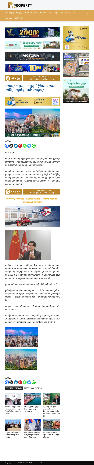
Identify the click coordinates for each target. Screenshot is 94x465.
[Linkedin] (16, 146)
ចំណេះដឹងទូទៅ (54, 12)
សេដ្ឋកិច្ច (19, 12)
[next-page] (9, 441)
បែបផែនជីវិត (65, 12)
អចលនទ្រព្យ (10, 12)
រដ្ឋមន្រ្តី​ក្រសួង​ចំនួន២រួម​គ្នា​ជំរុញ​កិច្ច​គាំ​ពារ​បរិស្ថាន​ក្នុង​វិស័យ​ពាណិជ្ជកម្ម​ (13, 435)
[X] (11, 146)
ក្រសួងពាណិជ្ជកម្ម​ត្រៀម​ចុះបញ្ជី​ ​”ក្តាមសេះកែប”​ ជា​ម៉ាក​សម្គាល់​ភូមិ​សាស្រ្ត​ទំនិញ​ (51, 435)
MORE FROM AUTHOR (33, 388)
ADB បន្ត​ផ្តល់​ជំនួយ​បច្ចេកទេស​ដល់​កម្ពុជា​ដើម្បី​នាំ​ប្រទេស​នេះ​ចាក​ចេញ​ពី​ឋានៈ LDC (32, 435)
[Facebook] (7, 146)
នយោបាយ (9, 18)
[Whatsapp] (25, 146)
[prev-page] (6, 441)
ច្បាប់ (73, 12)
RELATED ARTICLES (14, 388)
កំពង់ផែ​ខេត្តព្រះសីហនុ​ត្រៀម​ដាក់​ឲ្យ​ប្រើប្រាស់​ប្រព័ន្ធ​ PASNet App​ (31, 409)
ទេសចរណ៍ (43, 12)
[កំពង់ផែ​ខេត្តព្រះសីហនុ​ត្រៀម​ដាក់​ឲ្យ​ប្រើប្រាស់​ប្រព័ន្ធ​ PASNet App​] (32, 399)
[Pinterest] (20, 146)
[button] (86, 13)
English (19, 18)
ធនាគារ (26, 12)
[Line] (34, 146)
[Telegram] (29, 146)
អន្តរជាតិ (34, 12)
